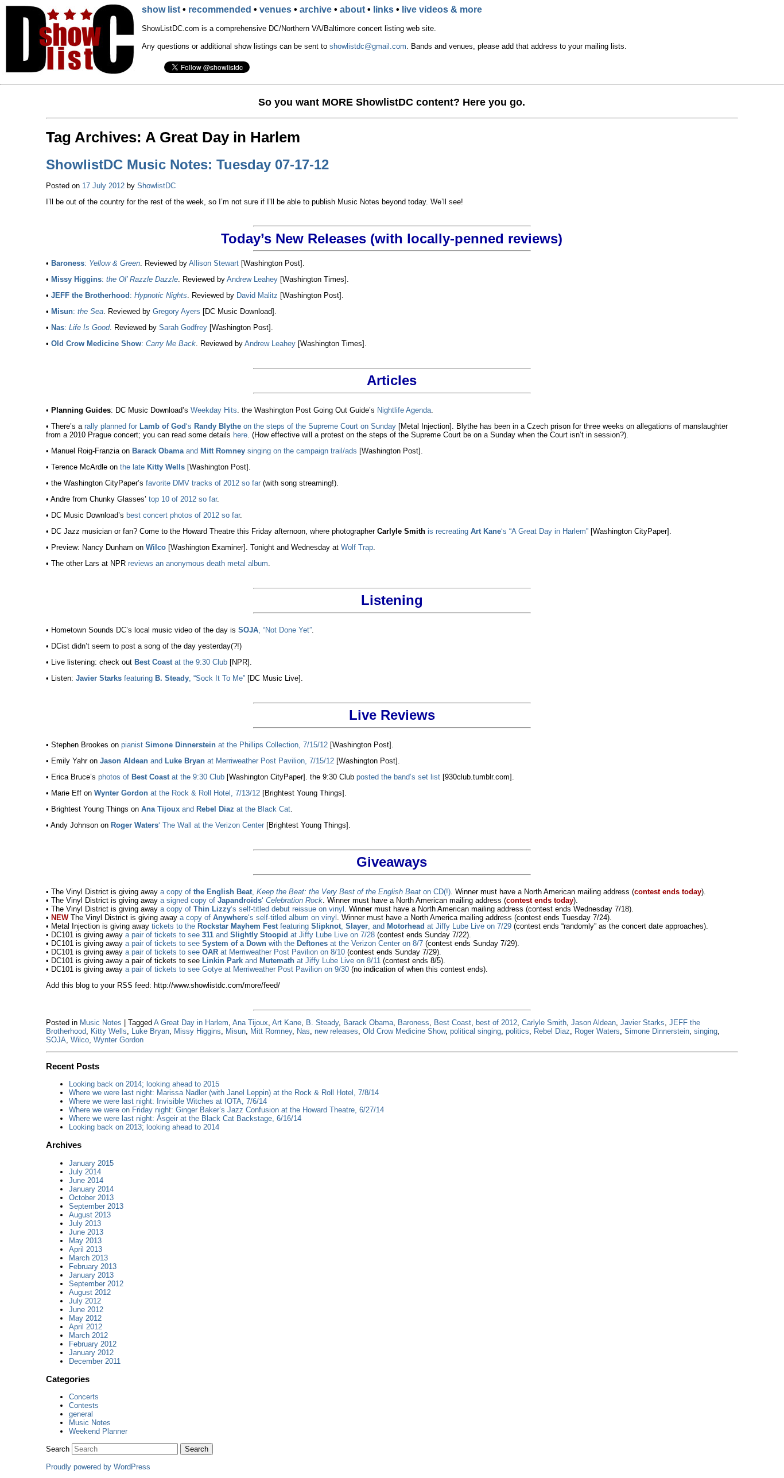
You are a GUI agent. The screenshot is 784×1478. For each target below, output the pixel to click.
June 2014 (86, 1180)
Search (57, 1449)
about (352, 9)
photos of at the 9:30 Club (161, 777)
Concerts (84, 1396)
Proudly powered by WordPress (98, 1467)
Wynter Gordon (118, 1039)
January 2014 (91, 1189)
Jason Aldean (593, 1022)
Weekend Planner (98, 1431)
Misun (236, 1031)
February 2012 (93, 1344)
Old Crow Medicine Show (404, 1031)
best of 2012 (496, 1022)
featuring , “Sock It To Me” (160, 678)
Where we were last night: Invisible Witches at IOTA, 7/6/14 (168, 1101)
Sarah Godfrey (183, 327)
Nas (303, 1031)
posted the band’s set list (398, 777)
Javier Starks (642, 1022)
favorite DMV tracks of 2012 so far (203, 483)
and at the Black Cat (215, 809)
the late (152, 467)
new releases (336, 1031)
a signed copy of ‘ (241, 900)
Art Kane (286, 1022)
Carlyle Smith (544, 1022)
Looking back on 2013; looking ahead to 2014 (144, 1127)
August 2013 (90, 1215)
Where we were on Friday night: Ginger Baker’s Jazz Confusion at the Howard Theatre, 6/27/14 (226, 1109)
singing (705, 1031)
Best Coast (452, 1022)
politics (517, 1031)
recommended (219, 9)
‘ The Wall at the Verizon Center (187, 825)
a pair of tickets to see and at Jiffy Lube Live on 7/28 (250, 934)
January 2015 (91, 1163)
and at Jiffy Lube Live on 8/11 (291, 960)
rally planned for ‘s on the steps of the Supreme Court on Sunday (240, 426)
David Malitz (257, 295)
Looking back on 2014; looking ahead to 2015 (144, 1084)
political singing (475, 1031)
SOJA (56, 1039)
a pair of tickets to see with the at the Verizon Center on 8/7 (274, 943)
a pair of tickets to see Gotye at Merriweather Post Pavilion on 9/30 (237, 969)
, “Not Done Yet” (275, 630)
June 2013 (86, 1232)
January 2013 (91, 1275)
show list (161, 9)
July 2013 (85, 1223)
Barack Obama (368, 1022)
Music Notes (101, 1022)
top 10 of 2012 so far (183, 499)
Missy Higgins (197, 1031)
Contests (84, 1405)
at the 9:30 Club (180, 662)
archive (316, 9)
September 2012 (96, 1283)
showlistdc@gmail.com (367, 46)
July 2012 (85, 1301)
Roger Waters (597, 1031)
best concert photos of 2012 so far (183, 515)
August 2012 (90, 1292)
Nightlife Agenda (404, 410)
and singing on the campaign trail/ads (244, 451)
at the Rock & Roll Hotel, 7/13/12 (177, 793)
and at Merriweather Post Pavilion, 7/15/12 (217, 761)
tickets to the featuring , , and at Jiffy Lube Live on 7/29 (331, 926)
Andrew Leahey (252, 279)
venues (275, 9)
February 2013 (93, 1266)
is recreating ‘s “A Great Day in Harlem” (508, 531)
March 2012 (88, 1335)
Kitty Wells (109, 1031)
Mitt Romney (271, 1031)
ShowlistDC (156, 185)
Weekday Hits (214, 410)
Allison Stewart (214, 263)
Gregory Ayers (176, 311)
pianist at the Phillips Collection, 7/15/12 (224, 744)
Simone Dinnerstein (656, 1031)
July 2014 (85, 1171)
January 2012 (91, 1352)
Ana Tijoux (250, 1022)
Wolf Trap (357, 547)
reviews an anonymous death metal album (198, 563)
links (383, 9)
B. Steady (322, 1022)
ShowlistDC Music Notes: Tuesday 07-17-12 (187, 164)
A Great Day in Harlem (191, 1022)
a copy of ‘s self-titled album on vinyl (258, 917)
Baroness (413, 1022)
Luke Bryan (150, 1031)
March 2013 (88, 1258)
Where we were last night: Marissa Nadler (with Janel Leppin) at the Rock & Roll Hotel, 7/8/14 (224, 1092)
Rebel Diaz (552, 1031)
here (240, 434)
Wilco (80, 1039)
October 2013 (91, 1197)
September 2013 (96, 1206)
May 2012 (85, 1318)
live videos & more (442, 9)
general (81, 1414)
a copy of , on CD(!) (305, 891)
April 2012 (85, 1326)
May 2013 (85, 1240)
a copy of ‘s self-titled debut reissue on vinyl (252, 909)
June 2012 (86, 1309)
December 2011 (95, 1361)
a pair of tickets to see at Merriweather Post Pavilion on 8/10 (235, 952)
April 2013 (85, 1249)
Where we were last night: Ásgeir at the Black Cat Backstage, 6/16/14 (185, 1118)
